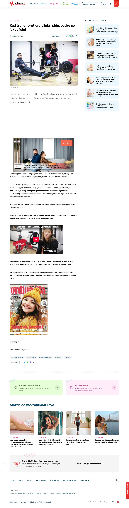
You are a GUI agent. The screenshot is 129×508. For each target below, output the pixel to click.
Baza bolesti (85, 480)
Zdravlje (35, 4)
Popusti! (58, 493)
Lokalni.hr (39, 493)
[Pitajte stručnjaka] (127, 490)
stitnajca (68, 357)
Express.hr (72, 493)
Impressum (22, 502)
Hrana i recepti (41, 480)
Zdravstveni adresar (70, 480)
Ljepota (55, 4)
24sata (52, 493)
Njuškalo (45, 493)
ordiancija (58, 357)
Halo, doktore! (54, 480)
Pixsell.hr (65, 493)
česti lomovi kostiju (45, 357)
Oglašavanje (14, 502)
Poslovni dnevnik (23, 493)
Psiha (45, 4)
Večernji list (13, 493)
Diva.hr (32, 493)
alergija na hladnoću (17, 357)
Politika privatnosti (45, 502)
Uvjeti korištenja (33, 502)
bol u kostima (31, 357)
